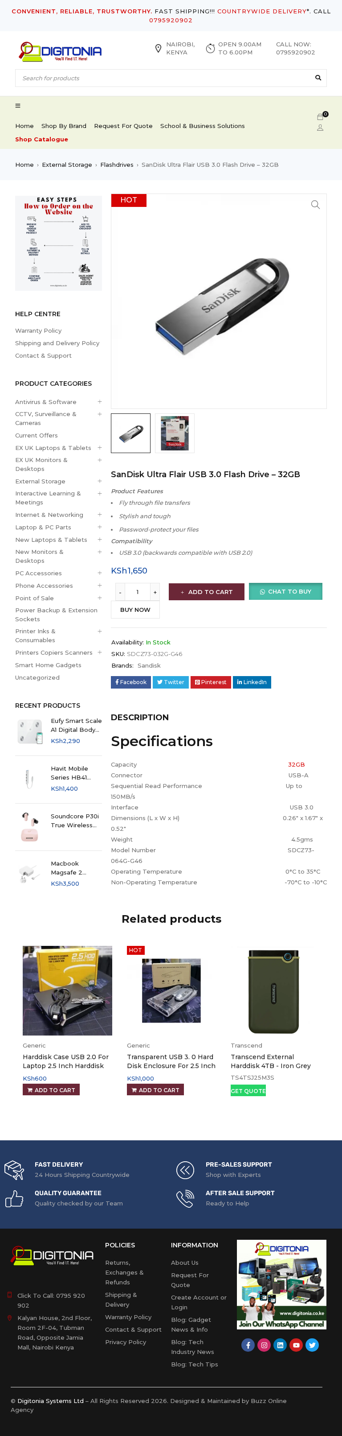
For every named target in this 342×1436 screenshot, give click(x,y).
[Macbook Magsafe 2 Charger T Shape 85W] (29, 874)
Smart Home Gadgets (48, 664)
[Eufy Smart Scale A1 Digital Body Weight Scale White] (29, 731)
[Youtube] (296, 1345)
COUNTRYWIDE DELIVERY (262, 11)
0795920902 (171, 20)
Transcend (246, 1045)
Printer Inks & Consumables (35, 635)
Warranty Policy (38, 330)
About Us (185, 1262)
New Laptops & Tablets (51, 539)
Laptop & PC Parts (43, 527)
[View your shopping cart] (320, 117)
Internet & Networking (49, 514)
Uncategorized (37, 677)
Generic (34, 1045)
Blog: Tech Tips (194, 1364)
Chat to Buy (289, 591)
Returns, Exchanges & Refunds (124, 1272)
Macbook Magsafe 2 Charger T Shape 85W (76, 868)
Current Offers (36, 435)
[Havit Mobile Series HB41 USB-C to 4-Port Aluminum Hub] (29, 779)
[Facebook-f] (248, 1345)
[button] (315, 204)
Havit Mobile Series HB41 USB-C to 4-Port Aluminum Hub (76, 773)
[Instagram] (264, 1345)
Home (24, 164)
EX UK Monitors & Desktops (41, 464)
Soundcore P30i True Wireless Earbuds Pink (75, 821)
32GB (296, 764)
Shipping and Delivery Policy (57, 343)
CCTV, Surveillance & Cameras (46, 418)
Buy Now (135, 609)
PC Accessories (38, 573)
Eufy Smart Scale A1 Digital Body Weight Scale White (76, 725)
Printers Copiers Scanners (54, 652)
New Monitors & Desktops (39, 556)
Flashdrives (117, 164)
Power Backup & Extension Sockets (56, 615)
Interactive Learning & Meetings (48, 498)
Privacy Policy (125, 1341)
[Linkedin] (280, 1345)
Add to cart (210, 591)
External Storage (67, 164)
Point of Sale (34, 598)
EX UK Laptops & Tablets (53, 447)
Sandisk (149, 665)
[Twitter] (312, 1345)
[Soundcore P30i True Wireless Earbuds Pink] (29, 827)
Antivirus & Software (46, 401)
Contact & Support (43, 355)
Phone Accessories (44, 585)
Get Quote (248, 1091)
